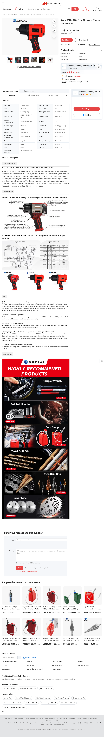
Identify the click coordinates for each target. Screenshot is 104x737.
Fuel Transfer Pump (83, 665)
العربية (74, 723)
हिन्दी (91, 723)
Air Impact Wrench (49, 15)
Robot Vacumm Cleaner (9, 662)
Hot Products (8, 718)
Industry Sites (71, 718)
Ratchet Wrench (57, 665)
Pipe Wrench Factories (62, 698)
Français (37, 723)
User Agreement (63, 729)
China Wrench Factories (43, 698)
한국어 (80, 723)
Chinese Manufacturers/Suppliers (34, 718)
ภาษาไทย (96, 723)
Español (22, 723)
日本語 (86, 723)
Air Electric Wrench (31, 703)
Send (19, 568)
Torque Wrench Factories (23, 698)
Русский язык (45, 723)
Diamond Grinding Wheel (34, 669)
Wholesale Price (61, 718)
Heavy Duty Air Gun (46, 688)
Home (3, 15)
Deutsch (60, 723)
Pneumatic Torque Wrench (28, 688)
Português (30, 723)
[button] (62, 95)
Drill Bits (4, 665)
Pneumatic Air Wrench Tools (12, 703)
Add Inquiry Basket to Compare (30, 67)
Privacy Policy (82, 729)
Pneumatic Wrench (36, 15)
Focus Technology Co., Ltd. (38, 729)
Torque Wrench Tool (79, 698)
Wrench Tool (7, 698)
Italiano (53, 723)
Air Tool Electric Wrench (67, 703)
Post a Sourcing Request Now (26, 571)
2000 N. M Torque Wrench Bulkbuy (14, 708)
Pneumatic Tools (24, 15)
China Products (18, 718)
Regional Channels (82, 718)
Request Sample (94, 45)
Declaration (73, 729)
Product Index (93, 718)
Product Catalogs (30, 658)
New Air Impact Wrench (48, 703)
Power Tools (56, 669)
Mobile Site (49, 720)
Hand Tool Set (56, 662)
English (16, 723)
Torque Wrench (31, 665)
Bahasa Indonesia (59, 724)
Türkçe (42, 724)
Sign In (64, 82)
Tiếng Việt (49, 724)
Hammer (79, 662)
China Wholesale (50, 718)
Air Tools (29, 662)
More (4, 711)
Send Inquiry (66, 40)
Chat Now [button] (82, 40)
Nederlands (67, 723)
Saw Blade (5, 669)
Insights (56, 720)
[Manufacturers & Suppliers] (52, 3)
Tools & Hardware (12, 15)
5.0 (80, 94)
